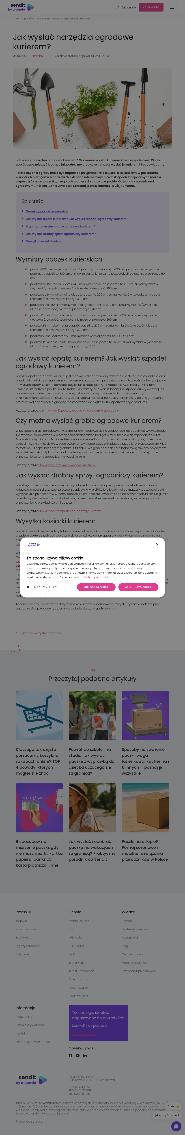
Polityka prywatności (97, 577)
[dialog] (92, 567)
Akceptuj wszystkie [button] (138, 587)
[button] (42, 587)
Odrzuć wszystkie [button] (96, 587)
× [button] (157, 544)
